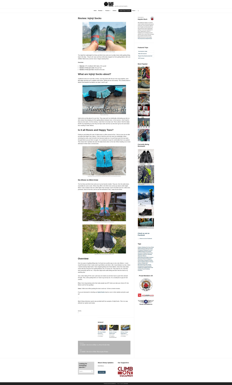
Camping (140, 250)
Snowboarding (148, 266)
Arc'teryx (149, 247)
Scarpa (151, 261)
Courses (150, 250)
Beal (153, 247)
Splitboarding (147, 267)
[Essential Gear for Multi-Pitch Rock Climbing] (144, 140)
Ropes (147, 261)
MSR (148, 257)
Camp (151, 248)
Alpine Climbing (142, 247)
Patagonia (149, 258)
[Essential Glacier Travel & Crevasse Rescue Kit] (144, 103)
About (133, 10)
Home (95, 10)
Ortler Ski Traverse (142, 53)
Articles (114, 10)
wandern (140, 270)
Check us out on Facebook (146, 238)
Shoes (139, 263)
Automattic (126, 383)
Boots (147, 248)
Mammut (140, 255)
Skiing (143, 263)
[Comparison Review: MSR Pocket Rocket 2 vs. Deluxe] (144, 115)
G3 (146, 251)
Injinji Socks (101, 292)
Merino (144, 255)
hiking (144, 253)
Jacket (144, 254)
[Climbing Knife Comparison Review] (144, 128)
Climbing (145, 250)
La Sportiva (149, 254)
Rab (142, 260)
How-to (148, 253)
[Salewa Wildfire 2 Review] (144, 90)
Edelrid (143, 251)
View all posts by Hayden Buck (145, 38)
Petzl (139, 260)
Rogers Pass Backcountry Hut (145, 55)
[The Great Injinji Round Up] (102, 327)
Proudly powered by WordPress (110, 383)
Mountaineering (142, 257)
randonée (146, 260)
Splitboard (140, 267)
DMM (139, 251)
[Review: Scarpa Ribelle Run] (114, 327)
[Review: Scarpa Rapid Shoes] (125, 327)
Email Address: (101, 365)
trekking (148, 268)
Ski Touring (148, 264)
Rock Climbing (141, 261)
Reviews (100, 10)
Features (107, 10)
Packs (144, 258)
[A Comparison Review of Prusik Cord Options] (144, 78)
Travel (143, 268)
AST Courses (141, 58)
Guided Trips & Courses (124, 10)
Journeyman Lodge (142, 51)
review (151, 260)
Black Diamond (141, 248)
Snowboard (141, 266)
